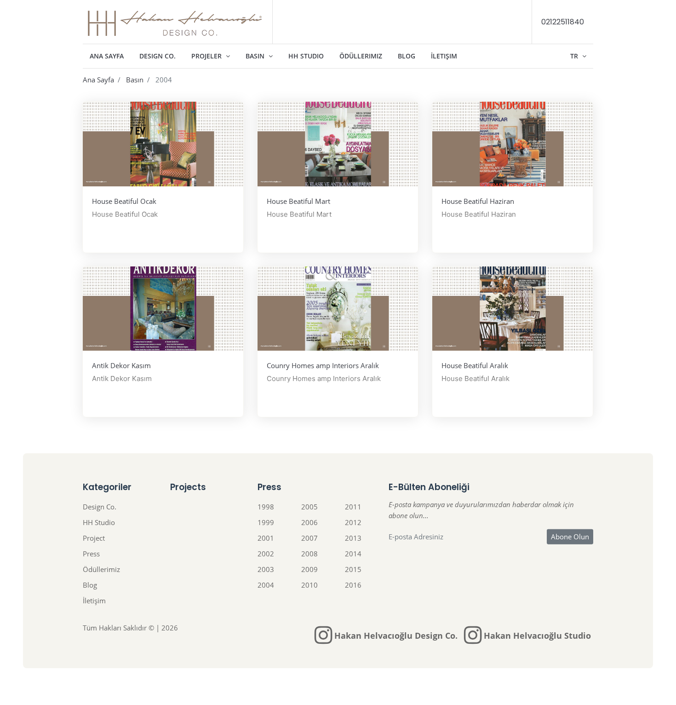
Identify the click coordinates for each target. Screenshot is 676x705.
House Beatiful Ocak (124, 201)
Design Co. (157, 56)
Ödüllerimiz (360, 56)
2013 (353, 538)
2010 (309, 584)
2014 (353, 553)
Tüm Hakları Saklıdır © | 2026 (130, 627)
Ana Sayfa (107, 56)
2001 (266, 538)
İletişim (444, 56)
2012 (353, 522)
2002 (266, 553)
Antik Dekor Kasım (121, 365)
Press (91, 553)
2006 (309, 522)
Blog (406, 56)
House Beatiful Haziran (477, 201)
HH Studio (306, 56)
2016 (353, 584)
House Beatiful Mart (298, 201)
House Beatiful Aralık (474, 365)
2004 (266, 584)
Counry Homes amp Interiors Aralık (323, 365)
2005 (309, 506)
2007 (309, 538)
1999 (266, 522)
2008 (309, 553)
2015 (353, 569)
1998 (266, 506)
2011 (353, 506)
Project (94, 538)
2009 (309, 569)
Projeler (207, 56)
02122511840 (562, 22)
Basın (256, 56)
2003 (266, 569)
